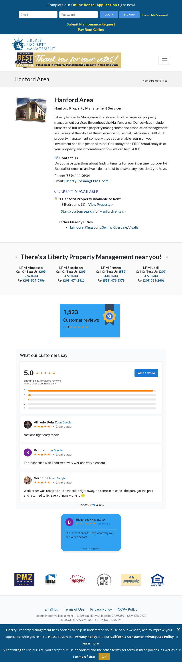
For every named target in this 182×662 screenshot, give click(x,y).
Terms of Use (74, 609)
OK (104, 656)
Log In (109, 14)
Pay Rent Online (91, 29)
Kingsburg (93, 227)
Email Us (51, 609)
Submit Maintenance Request (91, 24)
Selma (106, 227)
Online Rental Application (94, 4)
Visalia (133, 227)
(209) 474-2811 (74, 280)
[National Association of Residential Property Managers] (78, 579)
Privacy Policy (101, 609)
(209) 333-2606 (153, 280)
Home (146, 80)
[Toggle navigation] (164, 60)
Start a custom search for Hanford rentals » (93, 211)
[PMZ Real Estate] (24, 579)
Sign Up (129, 14)
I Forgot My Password (154, 15)
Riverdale (120, 227)
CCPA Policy (127, 609)
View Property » (100, 204)
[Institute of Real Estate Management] (51, 579)
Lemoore (76, 227)
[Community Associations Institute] (131, 579)
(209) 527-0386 (34, 280)
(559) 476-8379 (114, 280)
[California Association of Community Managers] (104, 579)
